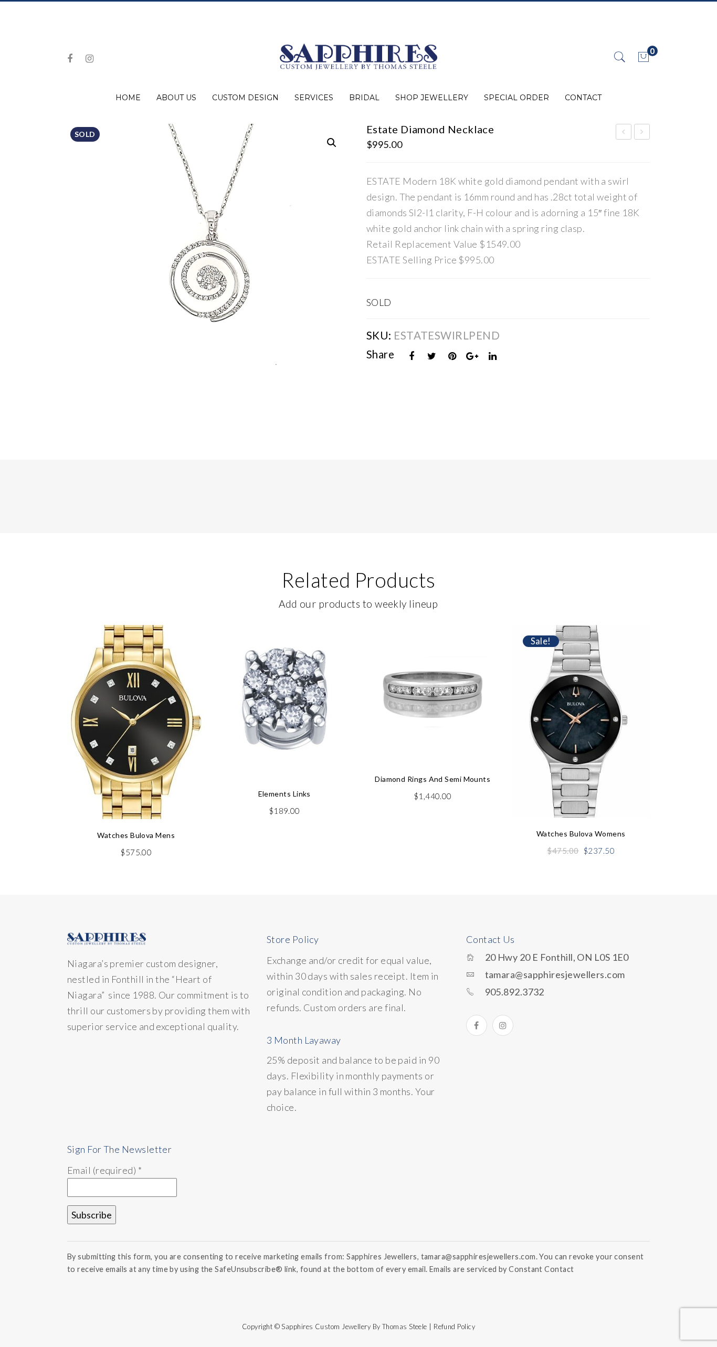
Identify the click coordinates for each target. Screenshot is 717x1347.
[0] (643, 57)
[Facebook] (69, 58)
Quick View (184, 657)
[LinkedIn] (493, 356)
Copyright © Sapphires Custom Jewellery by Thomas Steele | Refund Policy (358, 1326)
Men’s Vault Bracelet (624, 133)
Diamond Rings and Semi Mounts (432, 779)
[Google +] (472, 356)
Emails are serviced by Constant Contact (501, 1269)
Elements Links (284, 793)
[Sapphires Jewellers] (358, 56)
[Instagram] (89, 58)
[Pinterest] (452, 356)
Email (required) (104, 1170)
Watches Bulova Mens (136, 835)
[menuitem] (128, 97)
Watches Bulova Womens (580, 833)
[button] (331, 142)
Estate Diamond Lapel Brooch (642, 133)
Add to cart (135, 787)
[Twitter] (432, 356)
